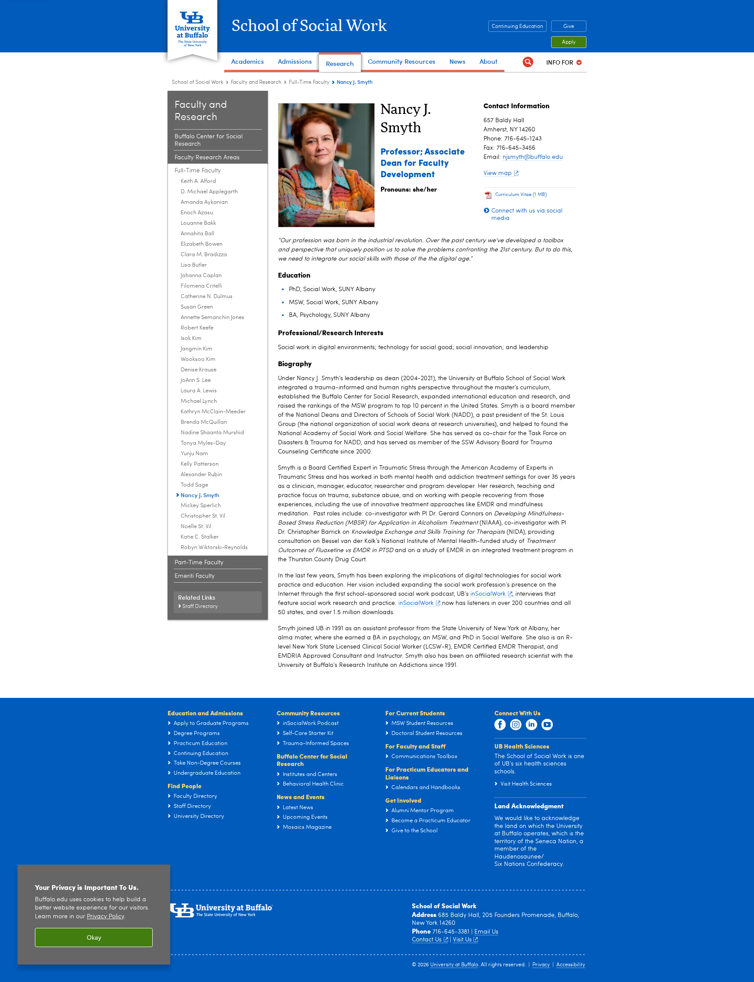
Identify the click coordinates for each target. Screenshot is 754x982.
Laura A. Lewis (199, 391)
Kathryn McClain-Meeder (213, 412)
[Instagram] (515, 725)
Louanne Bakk (198, 223)
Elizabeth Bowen (202, 244)
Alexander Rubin (201, 474)
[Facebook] (500, 725)
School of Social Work (309, 26)
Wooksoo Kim (198, 359)
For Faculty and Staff (415, 746)
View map (497, 173)
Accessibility (570, 965)
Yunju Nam (194, 454)
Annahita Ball (197, 234)
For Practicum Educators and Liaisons (427, 773)
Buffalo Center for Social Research (209, 140)
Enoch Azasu (197, 213)
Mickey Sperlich (201, 505)
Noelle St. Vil (196, 526)
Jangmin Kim (196, 349)
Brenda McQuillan (204, 422)
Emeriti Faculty (195, 576)
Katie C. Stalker (200, 537)
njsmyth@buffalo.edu (533, 157)
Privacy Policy (105, 916)
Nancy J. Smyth (200, 494)
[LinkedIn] (531, 725)
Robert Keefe (197, 328)
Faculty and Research (256, 82)
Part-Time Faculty (199, 563)
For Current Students (415, 712)
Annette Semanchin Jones (212, 317)
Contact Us (427, 940)
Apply (569, 42)
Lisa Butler (194, 265)
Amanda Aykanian (204, 202)
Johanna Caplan (201, 275)
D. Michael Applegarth (209, 192)
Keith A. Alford (198, 181)
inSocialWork (488, 594)
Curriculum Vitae (521, 194)
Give (568, 26)
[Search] (528, 62)
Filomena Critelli (201, 286)
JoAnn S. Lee (196, 380)
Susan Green (197, 307)
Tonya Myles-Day (203, 443)
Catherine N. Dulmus (207, 296)
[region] (93, 915)
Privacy (541, 965)
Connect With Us (517, 712)
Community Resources (308, 712)
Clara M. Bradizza (204, 255)
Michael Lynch (199, 401)
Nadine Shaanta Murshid (212, 433)
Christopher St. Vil (203, 516)
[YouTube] (547, 725)
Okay (94, 937)
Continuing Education (517, 26)
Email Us (486, 932)
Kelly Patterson (200, 464)
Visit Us (462, 940)
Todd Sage (194, 485)
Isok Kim (191, 338)
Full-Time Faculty (309, 82)
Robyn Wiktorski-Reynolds (214, 547)
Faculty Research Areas (207, 158)
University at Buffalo (454, 965)
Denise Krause (198, 370)
